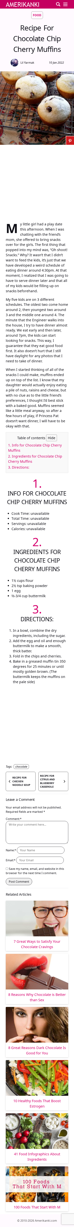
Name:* (11, 850)
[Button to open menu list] (65, 4)
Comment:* (14, 819)
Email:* (10, 860)
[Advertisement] (37, 181)
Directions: (18, 467)
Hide (51, 437)
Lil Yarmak (27, 63)
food (37, 15)
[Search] (58, 4)
